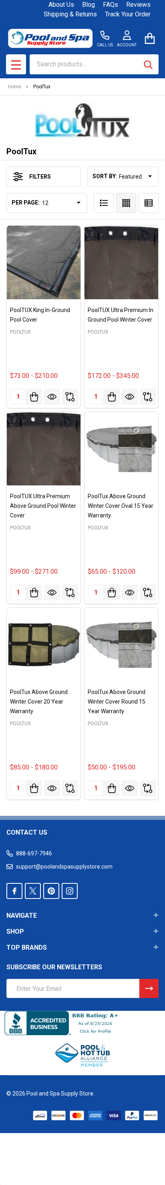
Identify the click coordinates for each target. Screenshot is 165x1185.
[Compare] (70, 397)
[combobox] (94, 64)
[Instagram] (70, 891)
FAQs (110, 4)
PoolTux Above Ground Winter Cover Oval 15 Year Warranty (120, 506)
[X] (33, 891)
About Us (61, 4)
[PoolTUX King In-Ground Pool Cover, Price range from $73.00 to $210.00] (43, 262)
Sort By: (105, 176)
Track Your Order (128, 14)
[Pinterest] (51, 891)
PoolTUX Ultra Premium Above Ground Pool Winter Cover (43, 506)
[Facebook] (14, 891)
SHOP (15, 931)
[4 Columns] (126, 203)
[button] (82, 1055)
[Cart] (150, 38)
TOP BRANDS (26, 947)
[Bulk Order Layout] (149, 203)
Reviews (138, 4)
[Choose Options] (34, 397)
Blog (88, 4)
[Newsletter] (149, 988)
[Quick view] (52, 397)
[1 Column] (104, 203)
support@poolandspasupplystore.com (64, 866)
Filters (40, 176)
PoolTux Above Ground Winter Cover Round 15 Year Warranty (116, 701)
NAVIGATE (21, 915)
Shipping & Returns (70, 14)
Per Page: (26, 202)
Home (14, 86)
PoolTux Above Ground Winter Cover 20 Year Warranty (39, 701)
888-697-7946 (34, 853)
